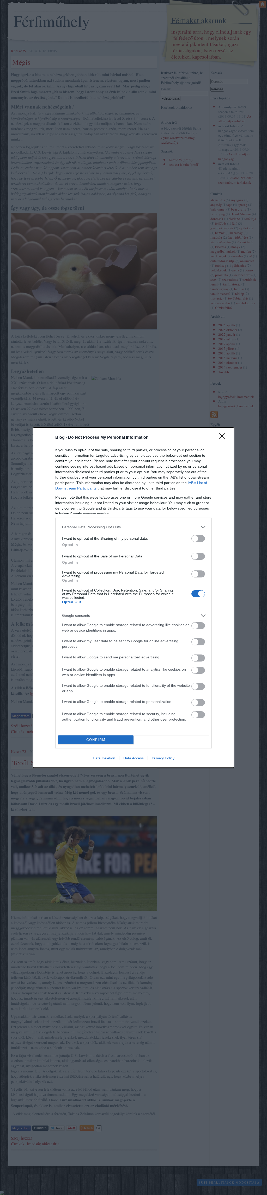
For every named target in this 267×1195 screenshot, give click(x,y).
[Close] (224, 438)
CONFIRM (96, 740)
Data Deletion (104, 758)
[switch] (198, 538)
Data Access (133, 758)
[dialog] (133, 598)
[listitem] (133, 527)
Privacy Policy (163, 758)
